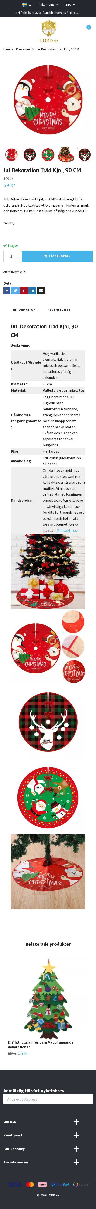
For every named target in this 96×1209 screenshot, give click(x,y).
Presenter (23, 49)
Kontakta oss (68, 530)
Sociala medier (16, 1162)
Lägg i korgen (60, 256)
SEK (68, 4)
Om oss (9, 1121)
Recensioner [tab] (59, 309)
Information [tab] (24, 309)
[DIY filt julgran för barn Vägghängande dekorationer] (48, 999)
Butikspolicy (14, 1148)
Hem (6, 49)
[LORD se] (49, 31)
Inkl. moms (47, 4)
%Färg (8, 222)
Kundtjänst (12, 1135)
